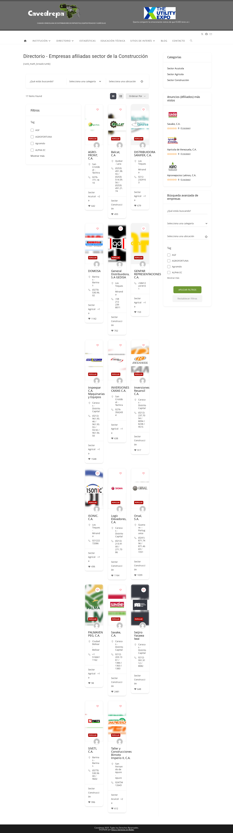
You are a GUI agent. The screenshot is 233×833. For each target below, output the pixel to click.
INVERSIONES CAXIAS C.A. (120, 389)
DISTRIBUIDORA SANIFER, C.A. (144, 153)
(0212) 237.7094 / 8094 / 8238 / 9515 (141, 419)
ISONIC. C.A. (93, 517)
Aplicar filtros (187, 289)
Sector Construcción (116, 204)
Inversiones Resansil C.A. (141, 391)
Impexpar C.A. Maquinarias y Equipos (96, 392)
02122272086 (96, 542)
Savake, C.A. (116, 633)
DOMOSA (94, 271)
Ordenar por (135, 96)
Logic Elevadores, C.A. (118, 519)
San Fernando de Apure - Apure (119, 770)
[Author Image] (96, 145)
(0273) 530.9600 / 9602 (95, 774)
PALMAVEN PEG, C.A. (95, 633)
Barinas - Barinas (95, 281)
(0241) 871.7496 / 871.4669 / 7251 (141, 544)
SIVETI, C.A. (92, 749)
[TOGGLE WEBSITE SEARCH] (191, 40)
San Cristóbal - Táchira (96, 168)
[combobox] (85, 81)
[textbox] (82, 81)
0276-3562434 (119, 412)
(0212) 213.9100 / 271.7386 (118, 546)
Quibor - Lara (119, 162)
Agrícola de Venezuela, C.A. (182, 149)
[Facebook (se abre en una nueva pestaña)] (206, 34)
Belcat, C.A (115, 153)
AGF (37, 130)
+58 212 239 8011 (117, 303)
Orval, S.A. (138, 517)
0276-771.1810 (95, 180)
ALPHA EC (40, 150)
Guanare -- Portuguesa (141, 529)
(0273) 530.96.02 (96, 292)
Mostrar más (38, 155)
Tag (33, 122)
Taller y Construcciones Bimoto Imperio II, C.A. (121, 753)
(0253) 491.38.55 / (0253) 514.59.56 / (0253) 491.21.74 (119, 179)
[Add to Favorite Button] (97, 109)
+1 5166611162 (96, 657)
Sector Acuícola (92, 196)
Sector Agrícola (137, 196)
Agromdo (40, 143)
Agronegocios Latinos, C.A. (181, 175)
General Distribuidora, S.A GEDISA (120, 274)
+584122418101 (142, 286)
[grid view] (113, 96)
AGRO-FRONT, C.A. (93, 155)
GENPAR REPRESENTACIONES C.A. (147, 274)
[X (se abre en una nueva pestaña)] (202, 34)
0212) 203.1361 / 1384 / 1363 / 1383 (118, 661)
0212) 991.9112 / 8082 (141, 661)
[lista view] (121, 96)
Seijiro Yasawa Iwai (139, 635)
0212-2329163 (142, 179)
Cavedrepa (28, 34)
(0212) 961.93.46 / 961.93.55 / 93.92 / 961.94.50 (96, 425)
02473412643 (119, 784)
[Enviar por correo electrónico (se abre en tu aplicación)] (211, 34)
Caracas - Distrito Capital (96, 407)
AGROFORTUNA (43, 136)
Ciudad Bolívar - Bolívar (96, 645)
